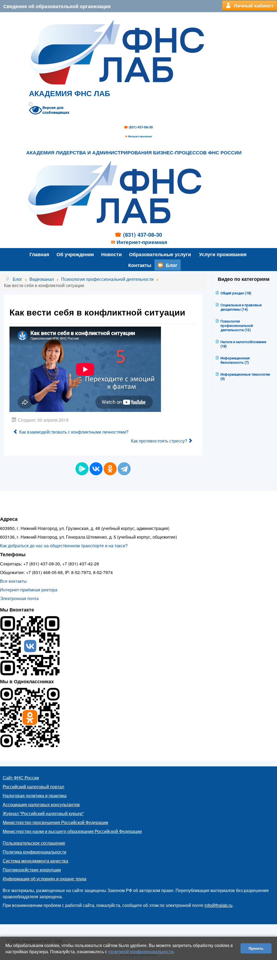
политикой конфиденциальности (140, 951)
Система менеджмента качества (35, 861)
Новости (111, 254)
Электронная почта (19, 598)
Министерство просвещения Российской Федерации (55, 822)
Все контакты (13, 581)
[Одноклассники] (110, 468)
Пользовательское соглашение (34, 843)
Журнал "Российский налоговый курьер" (43, 813)
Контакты (139, 265)
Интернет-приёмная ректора (28, 590)
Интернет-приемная (140, 136)
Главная (39, 254)
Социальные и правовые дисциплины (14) (241, 307)
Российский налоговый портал (33, 786)
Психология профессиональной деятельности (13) (236, 325)
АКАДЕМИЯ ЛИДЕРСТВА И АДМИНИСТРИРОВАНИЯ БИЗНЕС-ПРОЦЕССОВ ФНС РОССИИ (134, 152)
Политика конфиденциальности (34, 852)
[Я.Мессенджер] (81, 468)
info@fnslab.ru (218, 905)
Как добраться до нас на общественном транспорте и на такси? (64, 545)
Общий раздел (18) (235, 293)
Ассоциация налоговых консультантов (41, 804)
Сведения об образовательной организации (57, 6)
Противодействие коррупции (32, 870)
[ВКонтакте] (96, 468)
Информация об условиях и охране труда (44, 879)
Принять (256, 948)
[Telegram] (124, 468)
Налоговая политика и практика (35, 795)
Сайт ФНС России (21, 777)
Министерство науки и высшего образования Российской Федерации (72, 831)
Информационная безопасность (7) (235, 360)
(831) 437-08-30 (141, 127)
